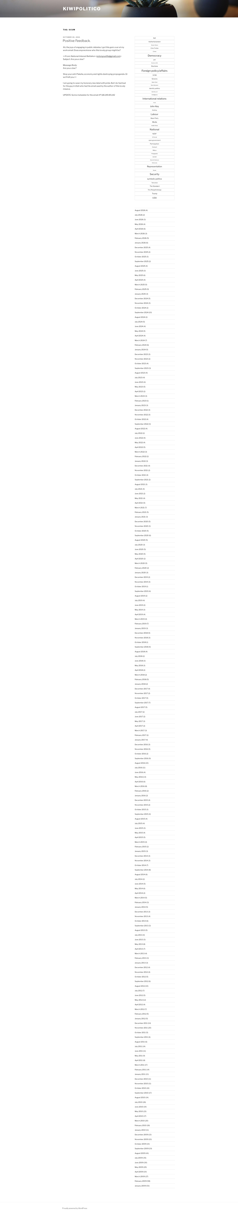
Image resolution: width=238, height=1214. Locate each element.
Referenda (154, 162)
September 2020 (142, 535)
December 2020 (141, 521)
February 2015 (140, 847)
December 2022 (141, 410)
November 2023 (141, 359)
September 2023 (141, 368)
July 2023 (138, 377)
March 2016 (140, 786)
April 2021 (139, 503)
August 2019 (140, 596)
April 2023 (139, 391)
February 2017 (140, 735)
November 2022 (141, 415)
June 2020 (139, 549)
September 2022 (141, 424)
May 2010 (139, 1111)
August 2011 (140, 1042)
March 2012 (139, 1009)
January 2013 (140, 963)
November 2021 (141, 470)
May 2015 (139, 833)
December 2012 (141, 967)
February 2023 (140, 401)
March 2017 (139, 730)
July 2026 (138, 215)
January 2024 (140, 349)
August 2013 (140, 930)
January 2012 (140, 1018)
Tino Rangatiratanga (154, 190)
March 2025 (140, 284)
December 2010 (141, 1079)
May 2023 (139, 387)
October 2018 (140, 642)
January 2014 (140, 907)
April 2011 (139, 1060)
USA (154, 198)
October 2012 (140, 977)
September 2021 (141, 480)
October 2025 (140, 257)
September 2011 (141, 1037)
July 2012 (138, 991)
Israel (154, 102)
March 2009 (140, 1176)
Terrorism (154, 183)
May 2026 (139, 224)
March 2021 (139, 507)
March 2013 (140, 953)
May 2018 (139, 665)
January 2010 (140, 1130)
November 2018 (141, 638)
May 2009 (139, 1167)
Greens (154, 79)
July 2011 (138, 1046)
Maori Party (154, 118)
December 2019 (141, 577)
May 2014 (139, 888)
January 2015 (140, 851)
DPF (154, 60)
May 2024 (139, 331)
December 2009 (141, 1134)
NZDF (154, 134)
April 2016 (139, 782)
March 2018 (140, 675)
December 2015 (141, 800)
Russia (154, 170)
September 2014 (141, 870)
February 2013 (140, 958)
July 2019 (138, 600)
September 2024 (141, 312)
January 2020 (140, 572)
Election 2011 (154, 63)
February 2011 (140, 1070)
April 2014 (139, 893)
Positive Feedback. (76, 41)
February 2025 (140, 289)
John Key (154, 106)
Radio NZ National (154, 160)
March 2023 (140, 396)
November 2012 (141, 972)
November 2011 (141, 1028)
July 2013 (138, 935)
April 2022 (139, 447)
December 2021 (141, 466)
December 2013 (141, 912)
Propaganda (154, 153)
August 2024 (140, 317)
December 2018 (141, 633)
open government (155, 140)
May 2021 (139, 498)
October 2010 (140, 1088)
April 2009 (139, 1172)
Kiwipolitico (82, 8)
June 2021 (139, 493)
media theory (154, 125)
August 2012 (140, 986)
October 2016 (140, 754)
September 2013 (141, 926)
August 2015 (140, 819)
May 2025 (139, 275)
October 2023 (140, 363)
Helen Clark (154, 82)
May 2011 (139, 1056)
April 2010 (139, 1116)
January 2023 (140, 405)
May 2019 (139, 610)
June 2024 (139, 326)
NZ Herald (154, 137)
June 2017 (139, 716)
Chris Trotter (155, 48)
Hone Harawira (154, 85)
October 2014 (140, 865)
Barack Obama (154, 45)
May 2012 (139, 1000)
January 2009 (140, 1186)
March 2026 (140, 233)
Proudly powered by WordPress (74, 1208)
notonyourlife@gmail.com (108, 56)
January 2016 (140, 795)
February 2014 (140, 902)
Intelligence (155, 94)
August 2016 (140, 763)
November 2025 (141, 252)
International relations (154, 98)
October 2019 (140, 586)
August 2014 (140, 874)
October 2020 (140, 531)
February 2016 (140, 791)
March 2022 (140, 452)
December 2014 (141, 856)
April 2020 (139, 559)
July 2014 (138, 879)
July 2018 (138, 656)
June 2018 (139, 661)
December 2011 (141, 1023)
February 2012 (140, 1014)
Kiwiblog (154, 110)
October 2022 (140, 419)
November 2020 (141, 526)
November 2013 (141, 916)
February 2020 (141, 568)
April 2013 (139, 949)
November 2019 (141, 582)
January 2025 (140, 294)
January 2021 (140, 517)
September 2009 (142, 1148)
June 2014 (139, 884)
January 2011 (140, 1074)
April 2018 (139, 670)
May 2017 (139, 721)
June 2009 (139, 1162)
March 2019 (140, 619)
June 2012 (139, 995)
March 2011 (139, 1065)
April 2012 (139, 1004)
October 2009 (140, 1144)
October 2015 (140, 809)
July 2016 (138, 768)
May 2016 (139, 777)
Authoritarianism (155, 42)
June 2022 (139, 438)
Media (154, 122)
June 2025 (139, 271)
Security (154, 174)
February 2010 (140, 1125)
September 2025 (141, 261)
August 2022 (140, 428)
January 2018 (140, 684)
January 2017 (140, 740)
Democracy (154, 55)
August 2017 (140, 707)
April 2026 (139, 229)
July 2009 (139, 1158)
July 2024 (138, 322)
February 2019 (140, 624)
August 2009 (140, 1153)
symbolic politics (154, 179)
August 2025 (140, 266)
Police (154, 150)
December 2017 (141, 689)
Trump (154, 194)
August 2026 (140, 210)
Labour (154, 114)
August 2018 (140, 651)
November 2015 (141, 805)
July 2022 (138, 433)
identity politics (154, 88)
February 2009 (141, 1181)
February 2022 (140, 456)
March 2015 (140, 842)
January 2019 (140, 628)
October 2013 (140, 921)
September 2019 (141, 591)
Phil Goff (154, 147)
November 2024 (141, 303)
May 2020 (139, 554)
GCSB (155, 75)
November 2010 (141, 1083)
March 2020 (140, 563)
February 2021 (140, 512)
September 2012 (141, 981)
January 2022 (140, 461)
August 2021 (140, 484)
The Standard (154, 186)
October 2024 (140, 308)
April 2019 (139, 614)
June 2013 (139, 939)
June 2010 (139, 1107)
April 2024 (139, 336)
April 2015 (139, 837)
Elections (154, 66)
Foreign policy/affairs (154, 70)
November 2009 (141, 1139)
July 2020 (139, 545)
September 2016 (141, 758)
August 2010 (140, 1097)
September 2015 (141, 814)
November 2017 (141, 693)
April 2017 (139, 726)
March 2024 (140, 340)
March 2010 (140, 1121)
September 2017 (141, 703)
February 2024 (140, 345)
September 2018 (141, 647)
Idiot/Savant (155, 91)
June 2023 (139, 382)
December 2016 (141, 744)
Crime (154, 51)
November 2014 (141, 860)
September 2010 (141, 1093)
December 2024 (141, 298)
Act (154, 38)
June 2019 (139, 605)
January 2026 (140, 243)
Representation (154, 166)
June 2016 (139, 772)
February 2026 (140, 238)
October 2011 (140, 1032)
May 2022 (139, 442)
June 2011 (139, 1051)
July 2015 (138, 823)
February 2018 (140, 679)
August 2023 (140, 373)
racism (154, 157)
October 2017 (140, 698)
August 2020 (140, 540)
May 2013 (139, 944)
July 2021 (138, 489)
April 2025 (139, 280)
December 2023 (141, 354)
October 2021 (140, 475)
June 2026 (139, 219)
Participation (154, 144)
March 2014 (140, 898)
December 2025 (141, 247)
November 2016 (141, 749)
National (154, 129)
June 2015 (139, 828)
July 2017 (138, 712)
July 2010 (138, 1102)
